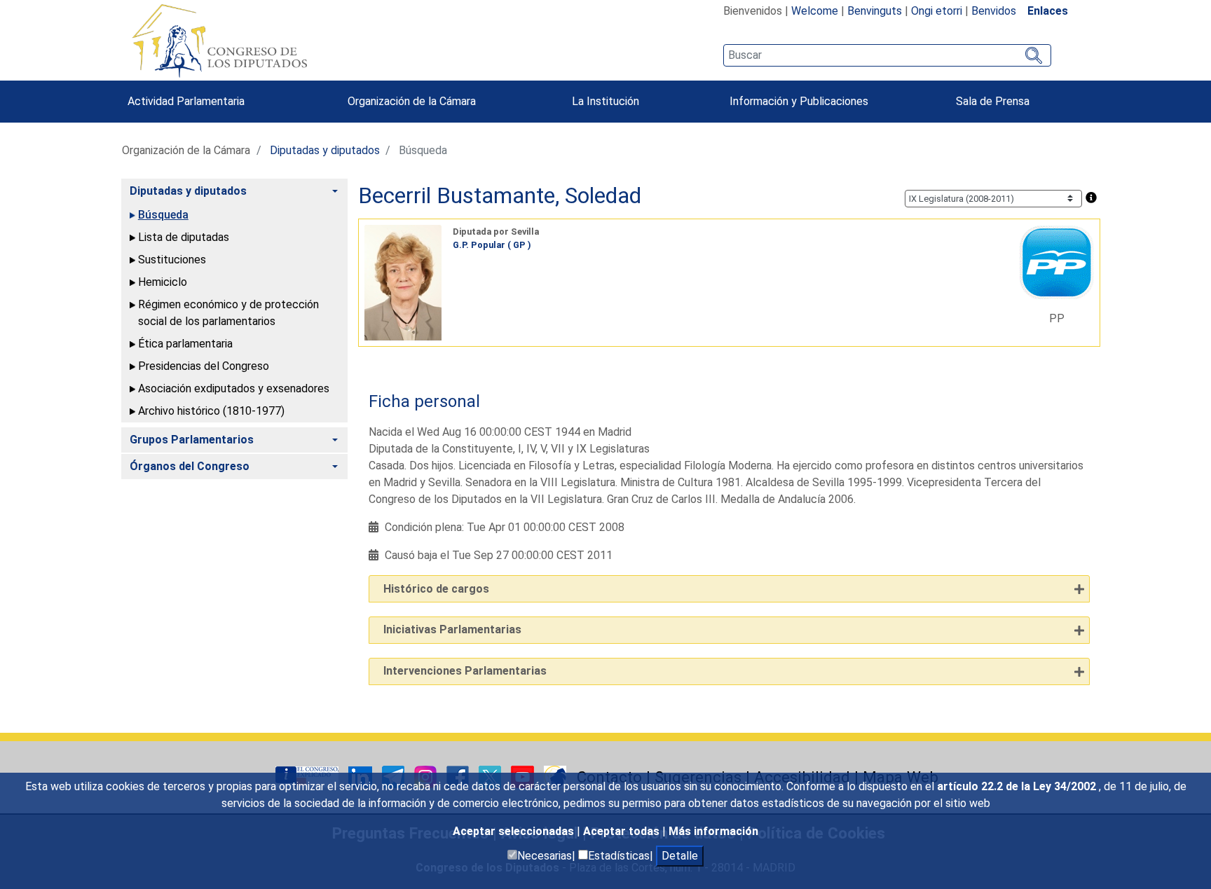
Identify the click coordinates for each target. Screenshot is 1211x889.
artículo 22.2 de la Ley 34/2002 (1018, 786)
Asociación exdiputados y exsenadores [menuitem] (233, 388)
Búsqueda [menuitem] (163, 214)
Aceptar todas (622, 831)
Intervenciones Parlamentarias (465, 670)
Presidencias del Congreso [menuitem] (203, 366)
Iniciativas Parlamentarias (452, 629)
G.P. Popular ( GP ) (492, 245)
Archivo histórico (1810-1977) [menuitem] (211, 411)
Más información (713, 831)
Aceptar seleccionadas (515, 831)
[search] (887, 55)
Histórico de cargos (436, 588)
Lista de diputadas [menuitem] (183, 237)
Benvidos (993, 11)
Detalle (680, 855)
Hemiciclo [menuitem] (162, 282)
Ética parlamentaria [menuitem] (185, 343)
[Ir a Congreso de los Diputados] (219, 40)
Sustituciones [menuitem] (172, 259)
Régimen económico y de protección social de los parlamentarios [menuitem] (228, 313)
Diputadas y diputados (325, 150)
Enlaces (1047, 11)
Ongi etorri (936, 11)
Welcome (814, 11)
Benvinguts (874, 11)
